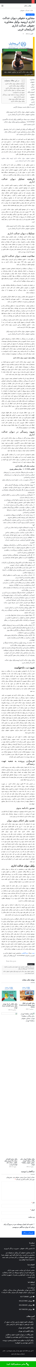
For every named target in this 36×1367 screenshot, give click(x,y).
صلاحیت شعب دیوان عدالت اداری (15, 88)
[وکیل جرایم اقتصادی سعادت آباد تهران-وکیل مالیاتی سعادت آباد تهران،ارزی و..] (9, 1085)
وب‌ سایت (31, 1217)
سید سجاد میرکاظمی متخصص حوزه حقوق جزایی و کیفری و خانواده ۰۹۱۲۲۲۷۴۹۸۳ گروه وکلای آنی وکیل (19, 967)
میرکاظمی (25, 953)
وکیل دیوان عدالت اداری (17, 101)
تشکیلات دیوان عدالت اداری (16, 86)
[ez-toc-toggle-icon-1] (22, 81)
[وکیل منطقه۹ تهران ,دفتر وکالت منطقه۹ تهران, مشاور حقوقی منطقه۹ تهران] (27, 1085)
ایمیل (32, 1210)
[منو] (2, 6)
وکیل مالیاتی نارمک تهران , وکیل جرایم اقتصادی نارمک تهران (9, 1005)
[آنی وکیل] (27, 5)
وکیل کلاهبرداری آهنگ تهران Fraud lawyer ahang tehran (27, 1005)
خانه (31, 10)
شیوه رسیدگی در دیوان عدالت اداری (14, 90)
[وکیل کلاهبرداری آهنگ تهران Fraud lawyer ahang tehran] (27, 993)
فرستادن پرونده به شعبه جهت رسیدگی (13, 94)
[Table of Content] (23, 80)
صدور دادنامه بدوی (19, 97)
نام (33, 1202)
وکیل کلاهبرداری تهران (25, 1328)
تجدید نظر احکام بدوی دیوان (16, 99)
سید (33, 953)
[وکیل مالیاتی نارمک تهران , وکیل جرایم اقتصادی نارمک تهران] (9, 993)
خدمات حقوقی (24, 10)
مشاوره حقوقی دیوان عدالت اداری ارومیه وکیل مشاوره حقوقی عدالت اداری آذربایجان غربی (18, 972)
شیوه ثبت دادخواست (18, 92)
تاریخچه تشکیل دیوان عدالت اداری (14, 83)
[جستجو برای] (34, 6)
